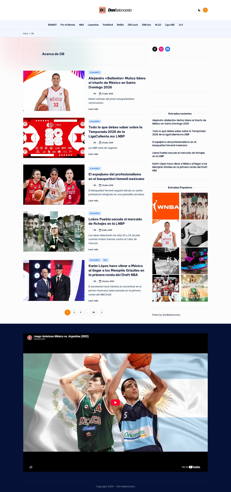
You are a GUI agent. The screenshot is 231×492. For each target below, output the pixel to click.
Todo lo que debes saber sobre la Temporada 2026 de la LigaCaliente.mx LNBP (115, 131)
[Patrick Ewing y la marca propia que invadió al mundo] (194, 260)
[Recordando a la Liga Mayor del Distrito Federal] (194, 206)
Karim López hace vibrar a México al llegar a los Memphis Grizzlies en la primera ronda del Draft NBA (116, 270)
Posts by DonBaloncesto (166, 314)
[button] (102, 312)
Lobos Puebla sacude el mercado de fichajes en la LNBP (178, 154)
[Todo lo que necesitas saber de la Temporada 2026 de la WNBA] (165, 206)
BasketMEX (94, 72)
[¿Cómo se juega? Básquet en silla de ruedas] (194, 288)
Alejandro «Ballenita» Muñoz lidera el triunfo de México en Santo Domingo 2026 (116, 82)
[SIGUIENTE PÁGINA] (102, 312)
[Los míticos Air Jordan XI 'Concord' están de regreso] (194, 233)
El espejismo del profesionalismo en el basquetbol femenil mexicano (174, 143)
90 (94, 312)
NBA (105, 260)
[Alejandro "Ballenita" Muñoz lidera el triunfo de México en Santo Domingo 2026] (165, 233)
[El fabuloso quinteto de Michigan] (165, 288)
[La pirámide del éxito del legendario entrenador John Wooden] (165, 260)
